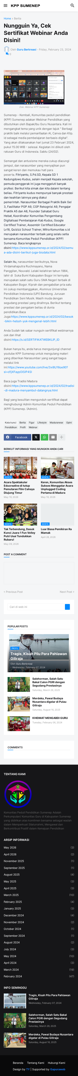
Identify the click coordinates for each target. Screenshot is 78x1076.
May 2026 (39, 847)
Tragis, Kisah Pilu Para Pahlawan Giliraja (49, 996)
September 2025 (39, 867)
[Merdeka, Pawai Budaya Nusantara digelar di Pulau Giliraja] (19, 704)
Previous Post (14, 591)
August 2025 (39, 874)
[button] (5, 5)
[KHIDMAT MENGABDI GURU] (19, 723)
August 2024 (39, 942)
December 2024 (39, 915)
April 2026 (39, 854)
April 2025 (39, 888)
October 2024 (39, 928)
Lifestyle (42, 422)
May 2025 (39, 881)
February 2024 (39, 976)
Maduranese (56, 422)
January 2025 (39, 908)
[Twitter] (36, 437)
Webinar (33, 427)
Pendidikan (11, 427)
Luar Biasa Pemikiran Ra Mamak (56, 530)
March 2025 (39, 895)
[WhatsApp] (44, 437)
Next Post (66, 591)
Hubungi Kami (56, 1062)
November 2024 (39, 922)
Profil (23, 427)
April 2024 (39, 962)
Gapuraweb (57, 1069)
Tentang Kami (35, 1062)
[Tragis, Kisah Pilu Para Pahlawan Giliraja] (15, 1000)
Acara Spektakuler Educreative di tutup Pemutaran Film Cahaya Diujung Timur (19, 487)
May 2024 (39, 956)
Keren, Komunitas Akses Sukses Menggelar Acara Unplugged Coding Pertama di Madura (57, 487)
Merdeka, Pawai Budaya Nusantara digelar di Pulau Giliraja (49, 702)
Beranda (18, 1062)
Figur (31, 422)
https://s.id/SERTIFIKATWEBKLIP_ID (35, 339)
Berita (17, 18)
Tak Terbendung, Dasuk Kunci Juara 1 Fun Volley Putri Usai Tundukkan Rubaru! (19, 534)
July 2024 (39, 949)
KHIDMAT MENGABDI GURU (50, 717)
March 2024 (39, 969)
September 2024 (39, 935)
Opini (69, 422)
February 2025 (39, 901)
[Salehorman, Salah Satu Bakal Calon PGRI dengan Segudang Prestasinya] (19, 684)
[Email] (53, 437)
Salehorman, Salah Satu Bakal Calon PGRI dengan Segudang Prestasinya (48, 682)
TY (28, 1069)
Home (7, 18)
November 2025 (39, 861)
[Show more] (61, 437)
